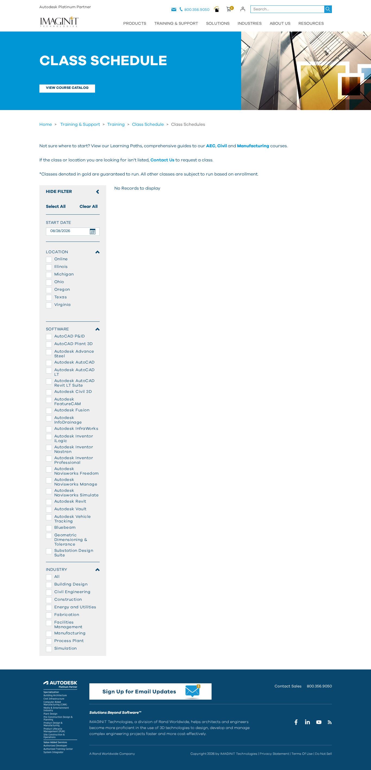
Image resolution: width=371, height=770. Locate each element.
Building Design (71, 584)
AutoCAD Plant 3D (73, 344)
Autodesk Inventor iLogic (73, 438)
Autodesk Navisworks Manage (76, 482)
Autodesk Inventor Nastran (73, 449)
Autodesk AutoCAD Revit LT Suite (74, 383)
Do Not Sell (323, 753)
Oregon (62, 289)
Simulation (65, 648)
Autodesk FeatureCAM (67, 401)
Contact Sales (288, 686)
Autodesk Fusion (72, 410)
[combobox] (291, 9)
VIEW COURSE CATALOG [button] (67, 88)
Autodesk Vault (70, 509)
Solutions (217, 23)
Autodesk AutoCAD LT (74, 372)
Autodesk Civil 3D (73, 392)
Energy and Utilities (75, 607)
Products (134, 23)
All (57, 577)
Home (45, 124)
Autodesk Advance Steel (74, 353)
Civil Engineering (72, 592)
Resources (311, 23)
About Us (280, 23)
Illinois (61, 267)
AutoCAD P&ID (69, 336)
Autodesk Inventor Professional (73, 460)
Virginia (62, 305)
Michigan (64, 274)
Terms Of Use (302, 753)
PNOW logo (217, 9)
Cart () (228, 10)
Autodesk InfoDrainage (68, 420)
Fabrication (66, 615)
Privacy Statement (274, 753)
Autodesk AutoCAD (74, 362)
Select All (55, 206)
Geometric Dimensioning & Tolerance (70, 539)
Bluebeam (65, 527)
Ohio (59, 282)
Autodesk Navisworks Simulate (76, 493)
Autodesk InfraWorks (76, 429)
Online (61, 259)
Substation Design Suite (73, 553)
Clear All (89, 206)
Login (243, 9)
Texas (60, 297)
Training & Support (176, 23)
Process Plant (69, 641)
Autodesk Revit (70, 501)
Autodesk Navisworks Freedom (76, 471)
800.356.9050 (196, 10)
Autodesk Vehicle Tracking (72, 519)
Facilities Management (68, 624)
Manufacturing (70, 633)
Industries (250, 23)
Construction (68, 599)
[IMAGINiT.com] (59, 22)
